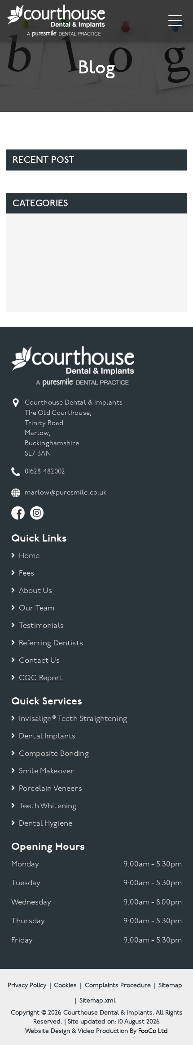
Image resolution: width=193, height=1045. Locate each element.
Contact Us (39, 661)
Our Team (36, 608)
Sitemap (170, 986)
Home (29, 556)
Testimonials (41, 626)
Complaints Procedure (118, 986)
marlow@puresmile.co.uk (65, 493)
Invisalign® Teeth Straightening (73, 719)
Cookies (65, 986)
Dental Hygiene (45, 823)
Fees (27, 573)
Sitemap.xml (97, 1001)
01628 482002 (45, 472)
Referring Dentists (51, 643)
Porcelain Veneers (50, 789)
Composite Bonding (54, 754)
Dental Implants (47, 736)
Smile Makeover (46, 771)
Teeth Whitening (48, 806)
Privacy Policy (27, 986)
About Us (35, 591)
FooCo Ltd (153, 1031)
